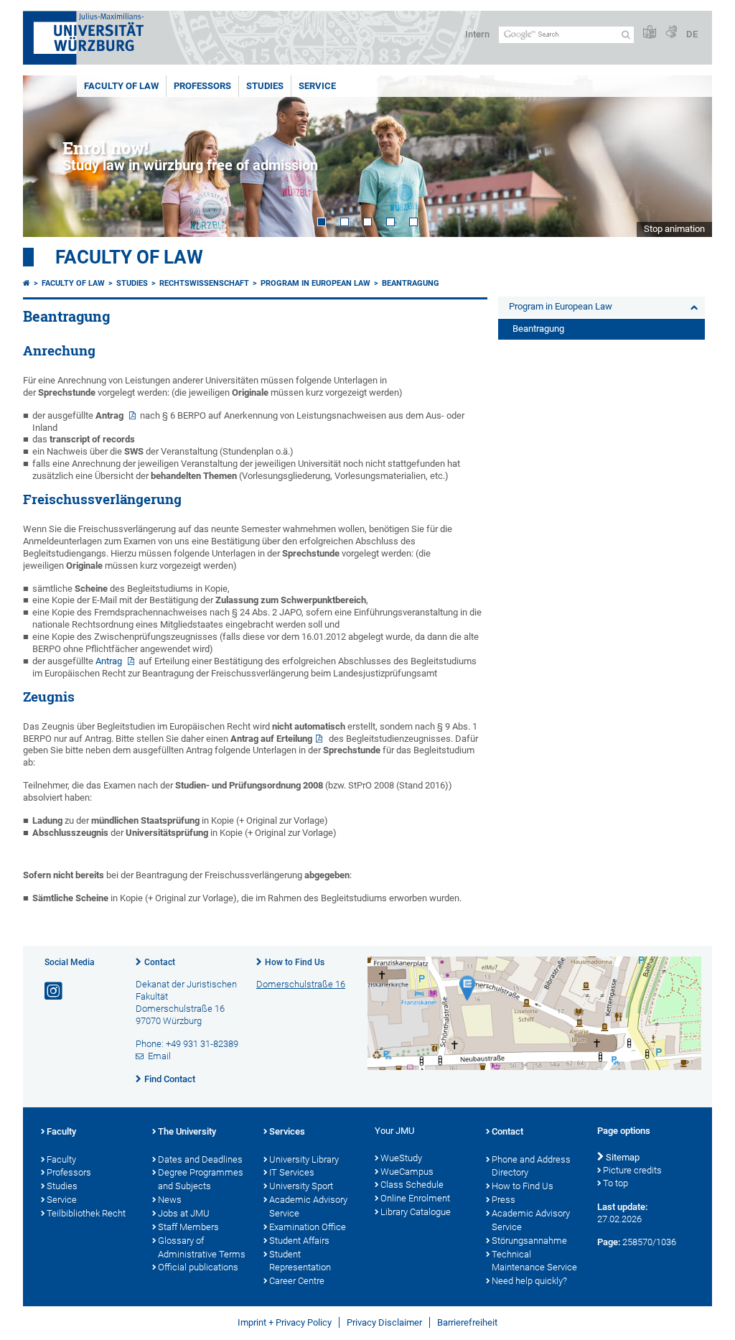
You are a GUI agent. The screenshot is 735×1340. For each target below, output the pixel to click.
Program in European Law (315, 283)
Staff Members (188, 1227)
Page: (608, 1242)
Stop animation (674, 228)
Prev (48, 156)
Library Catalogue (415, 1211)
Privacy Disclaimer (384, 1322)
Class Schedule (412, 1184)
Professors (202, 85)
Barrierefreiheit (467, 1322)
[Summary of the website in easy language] (649, 32)
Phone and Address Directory (531, 1166)
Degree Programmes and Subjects (200, 1179)
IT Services (291, 1172)
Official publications (198, 1267)
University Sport (301, 1186)
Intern (477, 34)
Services (287, 1131)
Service (317, 85)
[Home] (26, 283)
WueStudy (401, 1158)
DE (692, 34)
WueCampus (407, 1171)
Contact (159, 962)
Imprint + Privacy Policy (285, 1322)
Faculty (61, 1131)
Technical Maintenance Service (534, 1261)
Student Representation (300, 1261)
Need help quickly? (529, 1280)
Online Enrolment (415, 1198)
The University (187, 1131)
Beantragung (410, 283)
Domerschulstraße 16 (300, 984)
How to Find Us (294, 962)
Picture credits (632, 1170)
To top (615, 1183)
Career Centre (296, 1280)
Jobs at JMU (184, 1213)
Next (687, 156)
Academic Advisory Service (308, 1206)
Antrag (109, 661)
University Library (304, 1159)
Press (503, 1199)
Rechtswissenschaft (204, 283)
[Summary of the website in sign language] (671, 32)
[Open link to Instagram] (55, 991)
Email (159, 1056)
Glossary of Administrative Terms (201, 1247)
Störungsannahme (529, 1240)
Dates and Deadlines (200, 1159)
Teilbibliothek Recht (86, 1213)
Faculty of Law (121, 85)
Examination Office (307, 1227)
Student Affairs (299, 1240)
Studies (265, 85)
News (170, 1199)
